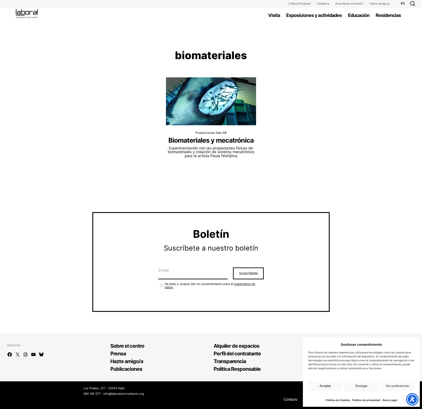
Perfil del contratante (237, 354)
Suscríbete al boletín (349, 3)
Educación (358, 15)
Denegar (361, 386)
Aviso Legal (389, 400)
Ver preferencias (397, 386)
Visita (274, 15)
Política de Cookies (338, 400)
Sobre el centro (127, 346)
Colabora (323, 3)
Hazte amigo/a (379, 3)
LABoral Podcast (299, 3)
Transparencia (230, 361)
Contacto (290, 399)
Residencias (388, 15)
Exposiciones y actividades (314, 15)
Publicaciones (126, 369)
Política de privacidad (366, 400)
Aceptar (325, 386)
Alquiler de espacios (236, 346)
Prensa (118, 354)
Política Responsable (237, 369)
